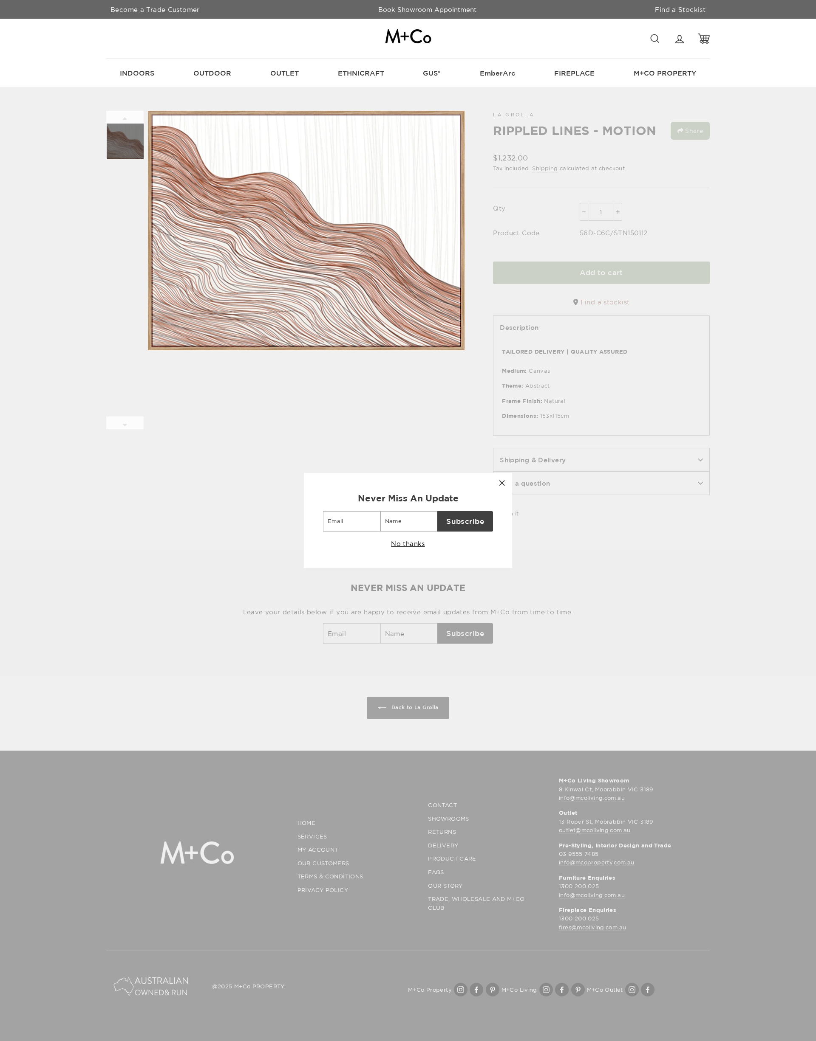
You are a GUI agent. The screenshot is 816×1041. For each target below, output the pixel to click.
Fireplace (574, 73)
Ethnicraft (361, 73)
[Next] (125, 422)
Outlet (284, 73)
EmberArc (497, 73)
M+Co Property (665, 73)
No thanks (408, 543)
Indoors (137, 73)
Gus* (432, 73)
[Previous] (125, 117)
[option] (427, 9)
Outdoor (212, 73)
